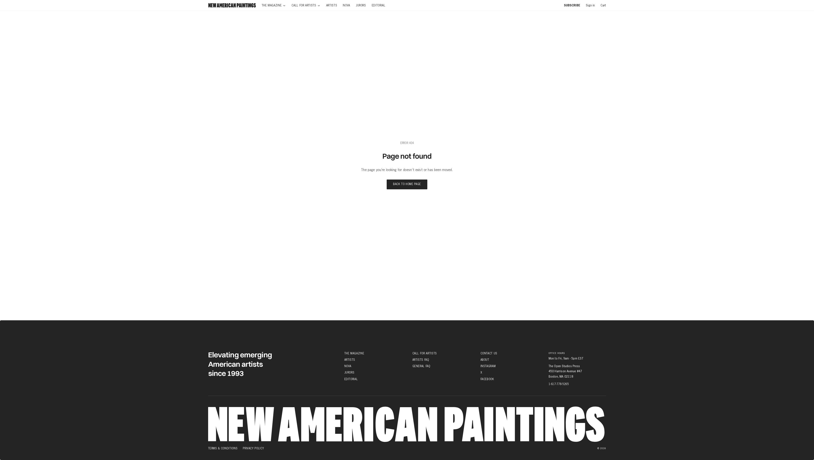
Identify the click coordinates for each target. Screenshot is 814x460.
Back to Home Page (407, 184)
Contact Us (489, 353)
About (485, 360)
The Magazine (354, 353)
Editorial (351, 379)
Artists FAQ (420, 360)
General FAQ (421, 366)
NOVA (348, 366)
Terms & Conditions (223, 448)
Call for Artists (424, 353)
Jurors (349, 372)
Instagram (488, 366)
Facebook (487, 379)
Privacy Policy (253, 448)
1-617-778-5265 (559, 384)
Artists (349, 360)
